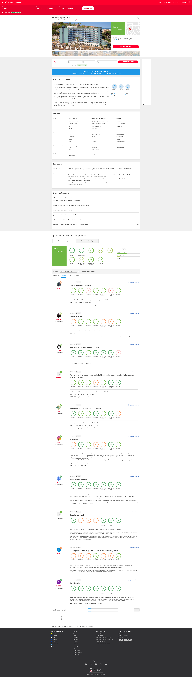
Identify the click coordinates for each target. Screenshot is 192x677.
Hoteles (60, 626)
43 (113, 610)
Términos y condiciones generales (103, 637)
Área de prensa (99, 635)
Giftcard (75, 648)
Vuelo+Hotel (76, 637)
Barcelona (76, 626)
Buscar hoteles (87, 8)
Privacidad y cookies (100, 641)
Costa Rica (55, 641)
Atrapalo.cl (54, 626)
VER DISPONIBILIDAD (125, 47)
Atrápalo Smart (77, 654)
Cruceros (75, 641)
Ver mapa (79, 20)
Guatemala (55, 643)
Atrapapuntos (77, 650)
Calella (81, 626)
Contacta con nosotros (123, 637)
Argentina (55, 645)
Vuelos (75, 633)
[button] (138, 18)
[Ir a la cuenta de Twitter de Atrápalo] (91, 664)
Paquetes (76, 639)
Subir (136, 610)
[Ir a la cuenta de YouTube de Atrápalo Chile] (106, 664)
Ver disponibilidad (128, 62)
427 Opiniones (118, 29)
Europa (65, 626)
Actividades (76, 646)
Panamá (55, 639)
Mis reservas (121, 633)
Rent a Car (76, 643)
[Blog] (86, 664)
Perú (54, 637)
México (54, 646)
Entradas (75, 645)
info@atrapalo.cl (125, 644)
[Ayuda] (183, 2)
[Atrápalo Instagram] (101, 664)
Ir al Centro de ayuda (123, 635)
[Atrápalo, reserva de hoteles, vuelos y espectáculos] (7, 2)
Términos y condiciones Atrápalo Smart (104, 639)
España (70, 626)
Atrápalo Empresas (78, 652)
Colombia (55, 635)
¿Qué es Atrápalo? (100, 633)
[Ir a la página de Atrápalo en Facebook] (96, 664)
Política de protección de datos (103, 643)
